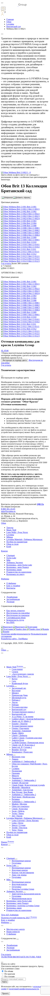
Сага (14, 681)
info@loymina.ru (8, 511)
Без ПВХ (10, 622)
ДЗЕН (38, 957)
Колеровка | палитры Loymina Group (22, 905)
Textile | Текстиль (19, 827)
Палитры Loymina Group (23, 889)
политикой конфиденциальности (24, 989)
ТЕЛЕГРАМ (7, 957)
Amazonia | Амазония (21, 731)
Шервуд (15, 693)
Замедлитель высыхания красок (26, 894)
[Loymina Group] (14, 5)
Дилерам (10, 602)
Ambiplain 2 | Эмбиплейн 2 (24, 794)
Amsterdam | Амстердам (22, 790)
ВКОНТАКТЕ (19, 957)
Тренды (9, 527)
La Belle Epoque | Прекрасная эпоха (28, 742)
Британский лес (19, 714)
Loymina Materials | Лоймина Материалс (24, 539)
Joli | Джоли (17, 816)
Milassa (9, 537)
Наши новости (13, 931)
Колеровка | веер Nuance (17, 903)
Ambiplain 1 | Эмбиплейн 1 (24, 802)
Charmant (10, 555)
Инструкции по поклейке (18, 613)
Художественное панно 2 (23, 712)
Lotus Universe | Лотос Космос (25, 820)
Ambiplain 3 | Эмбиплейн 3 (24, 780)
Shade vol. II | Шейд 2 (21, 721)
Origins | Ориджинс (20, 728)
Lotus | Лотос (17, 823)
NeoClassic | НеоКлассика (23, 797)
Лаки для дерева (19, 875)
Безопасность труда (15, 620)
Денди (15, 702)
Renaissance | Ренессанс (22, 752)
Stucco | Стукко (18, 825)
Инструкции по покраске (17, 615)
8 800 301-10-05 (8, 509)
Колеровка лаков (14, 570)
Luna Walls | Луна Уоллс (17, 532)
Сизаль (15, 672)
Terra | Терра (17, 830)
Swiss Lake (11, 558)
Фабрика (5, 579)
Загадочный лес (19, 688)
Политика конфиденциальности (15, 634)
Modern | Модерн (19, 804)
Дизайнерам (11, 597)
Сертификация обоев (16, 618)
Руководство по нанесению (18, 572)
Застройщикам (13, 599)
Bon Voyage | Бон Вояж (22, 792)
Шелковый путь (19, 698)
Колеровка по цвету (15, 574)
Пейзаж (15, 705)
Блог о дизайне (13, 586)
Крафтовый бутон (20, 683)
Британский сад (19, 709)
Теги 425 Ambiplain (10, 915)
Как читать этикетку (15, 610)
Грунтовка (16, 863)
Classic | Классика (20, 809)
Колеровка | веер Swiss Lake (19, 901)
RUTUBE (31, 957)
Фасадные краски (20, 870)
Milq (8, 560)
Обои (3, 523)
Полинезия (17, 771)
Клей (8, 546)
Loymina (10, 535)
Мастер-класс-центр (15, 929)
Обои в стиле (12, 544)
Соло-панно (17, 669)
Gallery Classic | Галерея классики (27, 738)
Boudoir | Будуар (19, 750)
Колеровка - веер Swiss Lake (19, 565)
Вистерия (16, 690)
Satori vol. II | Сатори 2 (22, 747)
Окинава (16, 773)
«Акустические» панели (23, 674)
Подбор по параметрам (16, 542)
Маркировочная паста (22, 898)
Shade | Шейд (18, 733)
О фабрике (11, 583)
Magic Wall (11, 530)
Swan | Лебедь (18, 811)
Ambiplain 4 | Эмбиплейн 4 (24, 761)
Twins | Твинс (18, 813)
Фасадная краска (19, 884)
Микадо (15, 776)
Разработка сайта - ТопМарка (14, 639)
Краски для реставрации (23, 872)
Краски (4, 551)
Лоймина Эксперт (14, 562)
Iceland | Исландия (20, 783)
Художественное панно (22, 726)
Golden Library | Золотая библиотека (28, 719)
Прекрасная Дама (20, 695)
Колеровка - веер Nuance (17, 567)
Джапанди (16, 778)
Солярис (15, 768)
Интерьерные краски (21, 861)
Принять (5, 994)
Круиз (14, 679)
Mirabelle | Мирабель (21, 787)
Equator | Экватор (19, 724)
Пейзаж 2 (16, 700)
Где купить (6, 954)
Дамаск (15, 759)
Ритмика (16, 799)
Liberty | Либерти (19, 735)
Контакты (10, 588)
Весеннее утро (18, 757)
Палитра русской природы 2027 (19, 918)
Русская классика (19, 707)
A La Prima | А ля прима (22, 716)
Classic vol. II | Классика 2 (23, 745)
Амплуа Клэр (18, 740)
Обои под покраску (20, 806)
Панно (7, 842)
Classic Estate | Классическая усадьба (28, 785)
